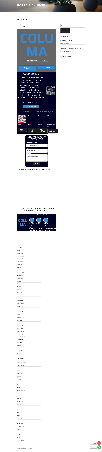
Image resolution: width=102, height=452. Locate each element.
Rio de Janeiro (20, 426)
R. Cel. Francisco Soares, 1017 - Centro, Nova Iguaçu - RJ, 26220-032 (36, 209)
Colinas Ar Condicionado (66, 51)
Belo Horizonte (20, 365)
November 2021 (20, 331)
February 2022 (20, 323)
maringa (19, 398)
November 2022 (20, 303)
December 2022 (20, 300)
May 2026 (19, 250)
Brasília (18, 368)
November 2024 (20, 272)
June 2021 (19, 342)
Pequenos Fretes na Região (67, 46)
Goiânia (18, 382)
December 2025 (20, 256)
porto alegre (20, 418)
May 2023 (19, 286)
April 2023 (19, 289)
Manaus (19, 393)
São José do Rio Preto (22, 432)
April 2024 (19, 281)
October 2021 (20, 334)
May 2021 (19, 345)
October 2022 (20, 306)
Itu (17, 384)
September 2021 (21, 337)
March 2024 (19, 284)
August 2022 (20, 312)
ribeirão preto (20, 423)
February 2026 (20, 253)
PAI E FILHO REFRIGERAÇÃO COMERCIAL (71, 48)
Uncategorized (20, 440)
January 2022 (20, 325)
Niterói (18, 407)
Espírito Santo (20, 373)
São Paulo (19, 435)
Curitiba (18, 370)
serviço (18, 437)
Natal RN (19, 404)
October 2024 (20, 275)
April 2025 (19, 270)
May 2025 (19, 267)
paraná (18, 415)
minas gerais (20, 401)
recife (18, 421)
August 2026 (20, 247)
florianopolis (19, 376)
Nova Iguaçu (20, 409)
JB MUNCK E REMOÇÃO (66, 40)
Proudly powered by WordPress (24, 448)
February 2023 (20, 295)
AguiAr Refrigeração (65, 43)
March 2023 (19, 292)
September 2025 (21, 261)
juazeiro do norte (21, 390)
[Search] (65, 30)
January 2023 (20, 298)
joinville (18, 387)
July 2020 (19, 348)
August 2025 (20, 264)
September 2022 (21, 309)
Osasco (18, 412)
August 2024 (20, 278)
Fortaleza (19, 379)
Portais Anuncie (31, 5)
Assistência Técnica (21, 362)
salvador (19, 429)
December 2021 (20, 328)
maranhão (19, 395)
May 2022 (19, 317)
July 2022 (19, 314)
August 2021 (20, 339)
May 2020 (19, 353)
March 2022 (19, 320)
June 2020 (19, 350)
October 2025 (20, 259)
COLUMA (21, 26)
